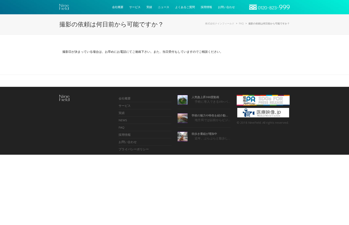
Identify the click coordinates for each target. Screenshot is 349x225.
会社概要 (125, 98)
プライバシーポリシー (134, 149)
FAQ (121, 127)
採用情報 (125, 135)
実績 (122, 113)
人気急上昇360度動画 (205, 97)
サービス (125, 106)
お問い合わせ (128, 142)
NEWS (123, 120)
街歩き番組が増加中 (204, 134)
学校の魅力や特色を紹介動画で (211, 115)
